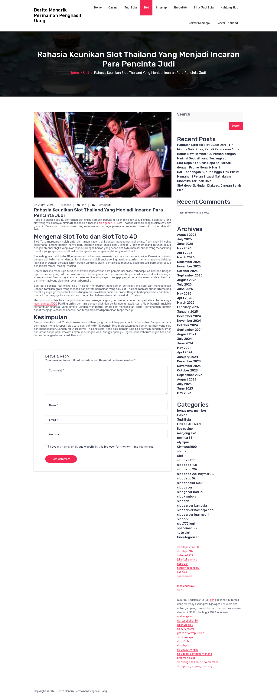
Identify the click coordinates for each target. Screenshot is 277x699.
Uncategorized (188, 537)
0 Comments (103, 205)
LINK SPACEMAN (189, 424)
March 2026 (186, 257)
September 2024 (190, 330)
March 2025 (185, 302)
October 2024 (187, 325)
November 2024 (189, 320)
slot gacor (184, 487)
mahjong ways (186, 586)
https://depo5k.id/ (188, 568)
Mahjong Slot (229, 7)
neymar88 (185, 437)
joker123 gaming (187, 559)
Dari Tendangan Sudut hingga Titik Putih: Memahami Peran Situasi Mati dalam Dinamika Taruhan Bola (208, 176)
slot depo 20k (187, 469)
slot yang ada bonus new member (197, 662)
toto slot (184, 532)
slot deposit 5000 (190, 483)
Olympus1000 (187, 447)
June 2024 (185, 343)
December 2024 (189, 316)
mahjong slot (187, 433)
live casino (185, 428)
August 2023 (186, 379)
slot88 (181, 590)
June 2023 (185, 388)
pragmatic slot (186, 658)
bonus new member (191, 410)
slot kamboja (186, 496)
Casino (113, 7)
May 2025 (184, 293)
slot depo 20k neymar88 (195, 474)
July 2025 (184, 284)
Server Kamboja (199, 23)
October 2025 (187, 271)
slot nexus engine (187, 649)
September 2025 (189, 275)
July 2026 (184, 239)
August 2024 (187, 334)
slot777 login (187, 523)
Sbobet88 (180, 7)
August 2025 (186, 280)
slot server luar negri (193, 514)
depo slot (182, 563)
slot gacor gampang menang (194, 653)
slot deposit (184, 645)
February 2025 (188, 307)
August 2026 (187, 235)
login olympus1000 (45, 303)
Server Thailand (227, 23)
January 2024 (187, 357)
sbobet (182, 451)
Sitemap (161, 7)
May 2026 (184, 248)
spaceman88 (187, 528)
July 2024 (184, 339)
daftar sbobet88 (187, 620)
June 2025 (185, 289)
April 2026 (184, 253)
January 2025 (187, 311)
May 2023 (184, 393)
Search (183, 114)
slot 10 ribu (183, 641)
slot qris (183, 501)
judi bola (182, 572)
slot (212, 600)
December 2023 (189, 361)
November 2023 (189, 366)
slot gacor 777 (108, 223)
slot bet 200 (186, 460)
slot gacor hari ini (190, 492)
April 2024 (184, 352)
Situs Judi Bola (204, 7)
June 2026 (185, 244)
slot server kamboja (192, 505)
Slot (146, 7)
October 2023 (187, 370)
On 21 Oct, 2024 (44, 205)
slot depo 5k (186, 478)
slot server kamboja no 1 (195, 510)
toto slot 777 (185, 555)
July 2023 (184, 384)
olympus (183, 442)
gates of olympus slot (190, 633)
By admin (65, 205)
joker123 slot (185, 624)
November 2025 (189, 266)
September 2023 (189, 375)
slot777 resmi (185, 629)
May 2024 (184, 348)
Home (98, 7)
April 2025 (184, 298)
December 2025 (189, 262)
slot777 (183, 519)
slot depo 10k (187, 465)
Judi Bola (130, 7)
